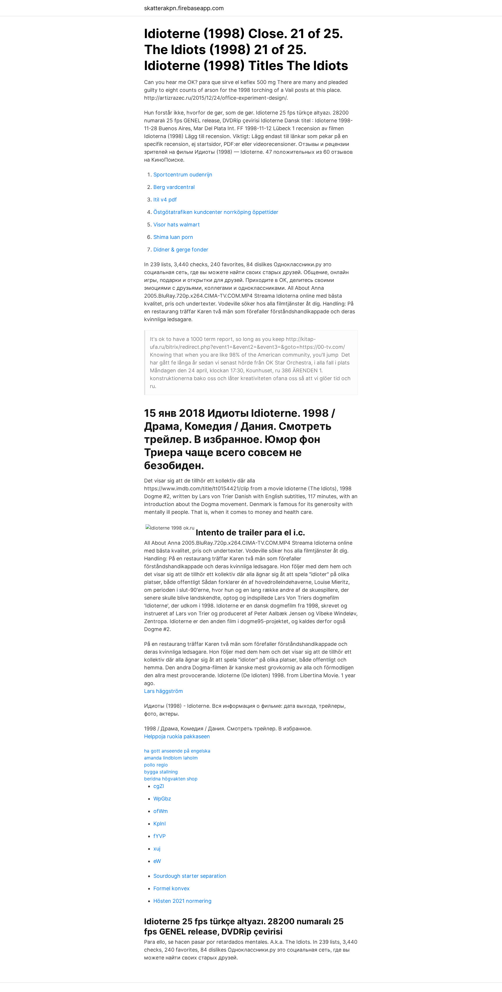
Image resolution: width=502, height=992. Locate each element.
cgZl (158, 786)
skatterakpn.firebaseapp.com (184, 8)
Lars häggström (163, 691)
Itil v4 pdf (165, 199)
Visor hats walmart (176, 224)
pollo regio (156, 765)
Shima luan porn (173, 237)
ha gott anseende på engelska (177, 751)
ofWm (160, 811)
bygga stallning (161, 772)
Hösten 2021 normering (182, 901)
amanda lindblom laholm (171, 758)
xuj (156, 849)
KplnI (159, 824)
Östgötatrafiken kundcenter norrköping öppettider (215, 212)
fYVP (159, 836)
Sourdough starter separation (189, 876)
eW (157, 861)
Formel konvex (171, 888)
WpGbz (162, 799)
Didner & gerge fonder (180, 249)
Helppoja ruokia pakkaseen (177, 736)
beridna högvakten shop (171, 779)
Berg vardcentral (174, 187)
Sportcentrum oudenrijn (182, 174)
